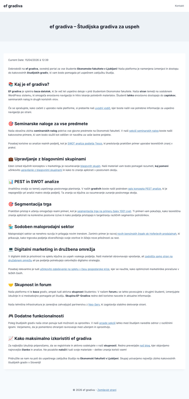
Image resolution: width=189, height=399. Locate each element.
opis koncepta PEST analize (144, 188)
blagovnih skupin (90, 166)
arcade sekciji (107, 323)
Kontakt (179, 5)
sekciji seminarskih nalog (144, 130)
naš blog (145, 345)
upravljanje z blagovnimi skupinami (41, 170)
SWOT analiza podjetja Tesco (85, 143)
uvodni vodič (102, 108)
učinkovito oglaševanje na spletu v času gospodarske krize (74, 269)
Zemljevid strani (106, 389)
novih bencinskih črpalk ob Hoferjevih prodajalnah (146, 233)
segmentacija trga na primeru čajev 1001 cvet (104, 211)
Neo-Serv (94, 304)
